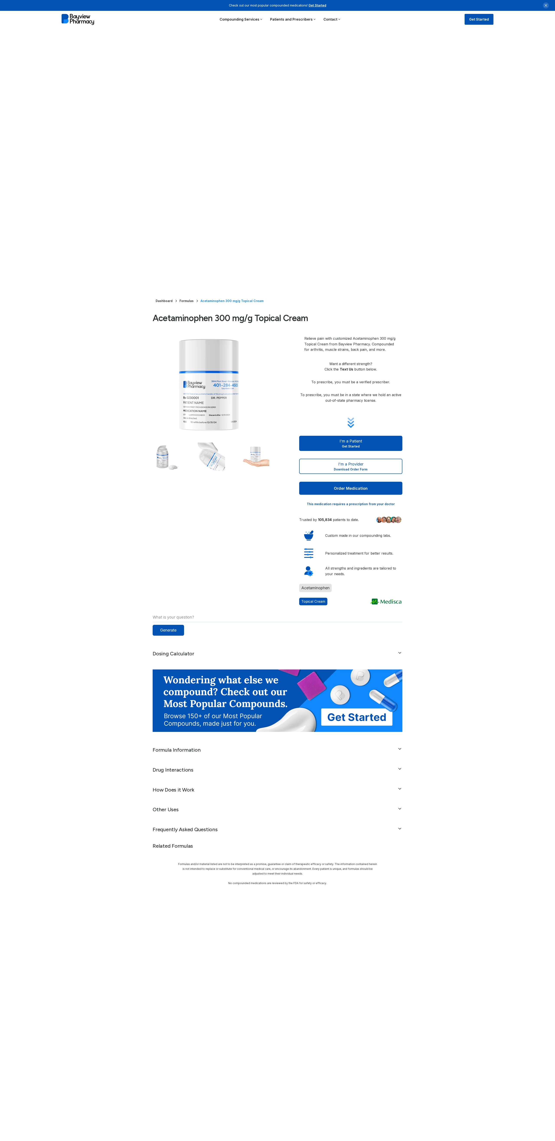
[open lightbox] (217, 385)
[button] (241, 19)
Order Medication (351, 488)
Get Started (317, 5)
